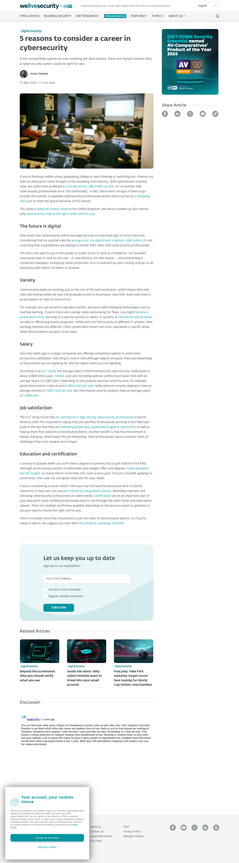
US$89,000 (31, 395)
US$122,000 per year (80, 386)
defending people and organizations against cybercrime (97, 427)
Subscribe (58, 607)
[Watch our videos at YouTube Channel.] (184, 828)
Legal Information (101, 836)
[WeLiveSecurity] (48, 6)
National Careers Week (52, 209)
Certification (102, 496)
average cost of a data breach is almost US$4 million (106, 240)
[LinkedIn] (177, 114)
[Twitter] (190, 114)
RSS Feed (96, 841)
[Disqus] (86, 757)
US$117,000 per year (59, 390)
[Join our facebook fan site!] (173, 828)
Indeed (59, 376)
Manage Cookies (134, 836)
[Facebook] (165, 114)
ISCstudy (49, 371)
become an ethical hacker (135, 317)
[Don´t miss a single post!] (216, 828)
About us (95, 827)
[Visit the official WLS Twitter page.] (194, 828)
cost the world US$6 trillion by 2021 (90, 186)
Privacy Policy (132, 831)
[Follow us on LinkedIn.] (205, 828)
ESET (127, 827)
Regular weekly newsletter (66, 596)
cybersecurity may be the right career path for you (60, 214)
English (202, 6)
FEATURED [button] (138, 16)
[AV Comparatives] (190, 64)
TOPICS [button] (157, 16)
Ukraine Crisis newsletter (65, 589)
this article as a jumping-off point (101, 523)
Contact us (97, 831)
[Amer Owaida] (25, 74)
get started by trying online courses (87, 491)
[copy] (215, 114)
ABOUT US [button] (176, 16)
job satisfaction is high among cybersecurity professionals (95, 417)
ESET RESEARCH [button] (86, 16)
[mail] (203, 114)
